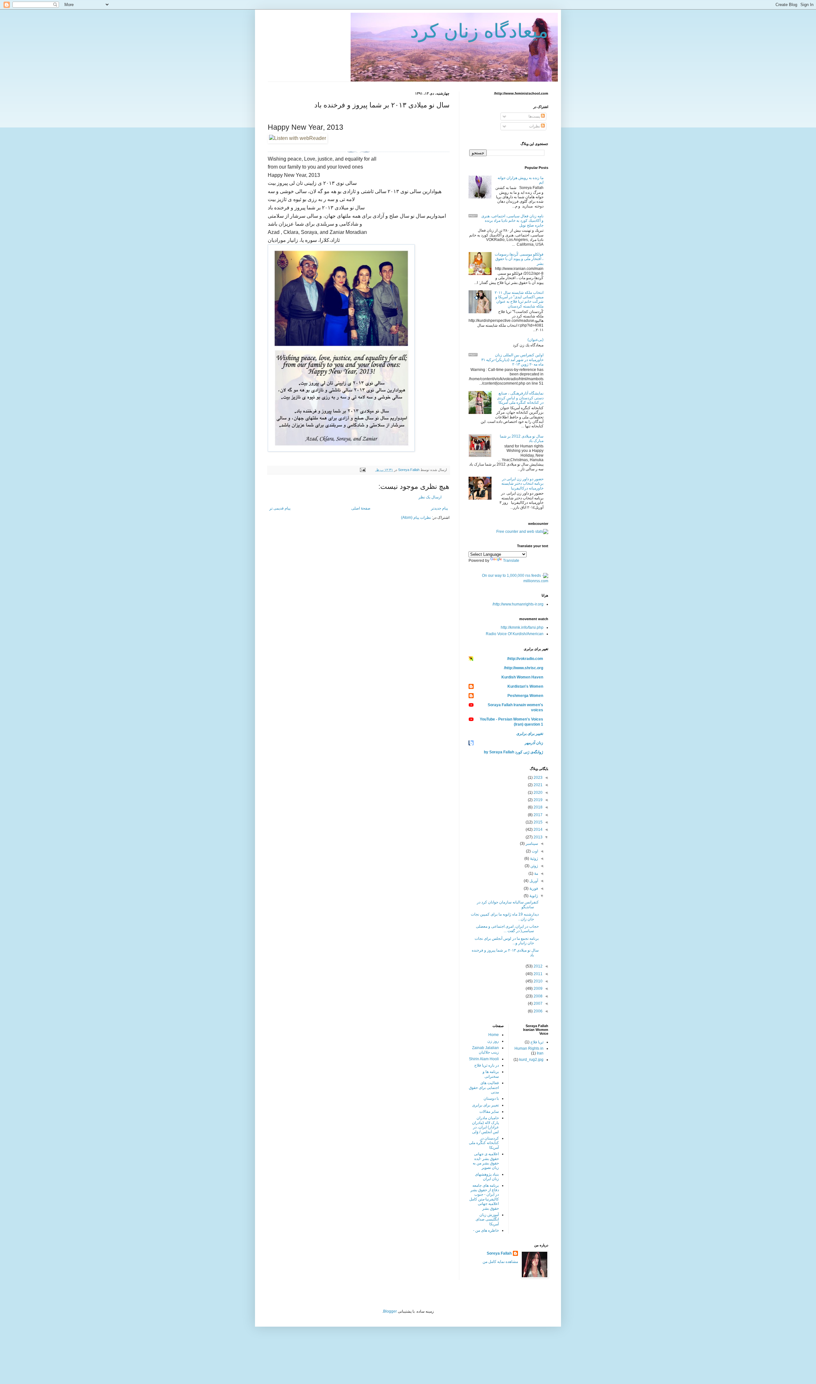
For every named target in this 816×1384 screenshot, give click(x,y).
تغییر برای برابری (529, 733)
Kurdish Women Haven (522, 677)
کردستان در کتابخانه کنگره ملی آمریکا (484, 1143)
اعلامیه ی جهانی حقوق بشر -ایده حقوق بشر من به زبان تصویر (486, 1161)
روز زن (493, 1041)
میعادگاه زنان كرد (479, 31)
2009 (538, 988)
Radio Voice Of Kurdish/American (514, 634)
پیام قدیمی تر (279, 508)
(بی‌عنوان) (535, 339)
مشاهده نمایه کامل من (500, 1261)
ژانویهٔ (533, 896)
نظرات (535, 126)
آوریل (533, 881)
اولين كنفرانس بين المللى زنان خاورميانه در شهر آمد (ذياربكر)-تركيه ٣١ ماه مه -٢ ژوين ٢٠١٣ (512, 359)
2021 (538, 785)
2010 (538, 981)
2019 (538, 800)
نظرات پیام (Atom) (416, 517)
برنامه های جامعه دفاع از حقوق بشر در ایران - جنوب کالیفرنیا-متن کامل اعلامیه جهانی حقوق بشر (484, 1197)
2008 (538, 996)
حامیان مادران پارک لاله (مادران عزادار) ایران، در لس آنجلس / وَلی (485, 1125)
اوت (534, 851)
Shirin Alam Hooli (484, 1059)
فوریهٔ (533, 888)
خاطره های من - (486, 1230)
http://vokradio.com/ (525, 658)
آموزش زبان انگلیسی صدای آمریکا (487, 1219)
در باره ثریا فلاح (486, 1065)
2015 (538, 822)
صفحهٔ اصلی (360, 508)
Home (493, 1035)
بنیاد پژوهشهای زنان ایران (487, 1176)
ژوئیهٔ (533, 858)
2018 (538, 807)
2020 (538, 792)
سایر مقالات (489, 1111)
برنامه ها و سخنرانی (491, 1073)
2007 (538, 1003)
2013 (538, 837)
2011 (538, 974)
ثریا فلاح (536, 1042)
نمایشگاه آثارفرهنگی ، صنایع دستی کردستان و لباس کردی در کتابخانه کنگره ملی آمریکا (520, 398)
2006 (538, 1011)
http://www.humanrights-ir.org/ (517, 604)
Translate (511, 560)
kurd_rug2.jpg (531, 1059)
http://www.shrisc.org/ (523, 668)
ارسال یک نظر (430, 497)
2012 (538, 966)
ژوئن (533, 866)
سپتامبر (531, 843)
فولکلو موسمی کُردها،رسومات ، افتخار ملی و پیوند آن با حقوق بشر (519, 259)
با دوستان (491, 1098)
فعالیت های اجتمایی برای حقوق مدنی (484, 1087)
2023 (538, 777)
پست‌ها (534, 116)
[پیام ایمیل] (363, 470)
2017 (538, 815)
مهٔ (535, 873)
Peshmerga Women (525, 695)
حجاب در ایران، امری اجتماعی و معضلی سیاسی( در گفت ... (507, 928)
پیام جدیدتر (439, 508)
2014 (538, 829)
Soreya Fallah (499, 1253)
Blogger (390, 1311)
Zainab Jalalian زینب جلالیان (485, 1050)
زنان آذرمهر (534, 743)
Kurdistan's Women (525, 686)
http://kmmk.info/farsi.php (522, 627)
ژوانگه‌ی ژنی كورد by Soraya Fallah (513, 752)
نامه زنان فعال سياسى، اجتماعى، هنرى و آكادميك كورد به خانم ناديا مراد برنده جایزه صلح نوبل (512, 221)
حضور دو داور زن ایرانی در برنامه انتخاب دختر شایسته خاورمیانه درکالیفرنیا (522, 483)
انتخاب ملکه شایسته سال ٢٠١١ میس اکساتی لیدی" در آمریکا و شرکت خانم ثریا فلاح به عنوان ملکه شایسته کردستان (519, 299)
